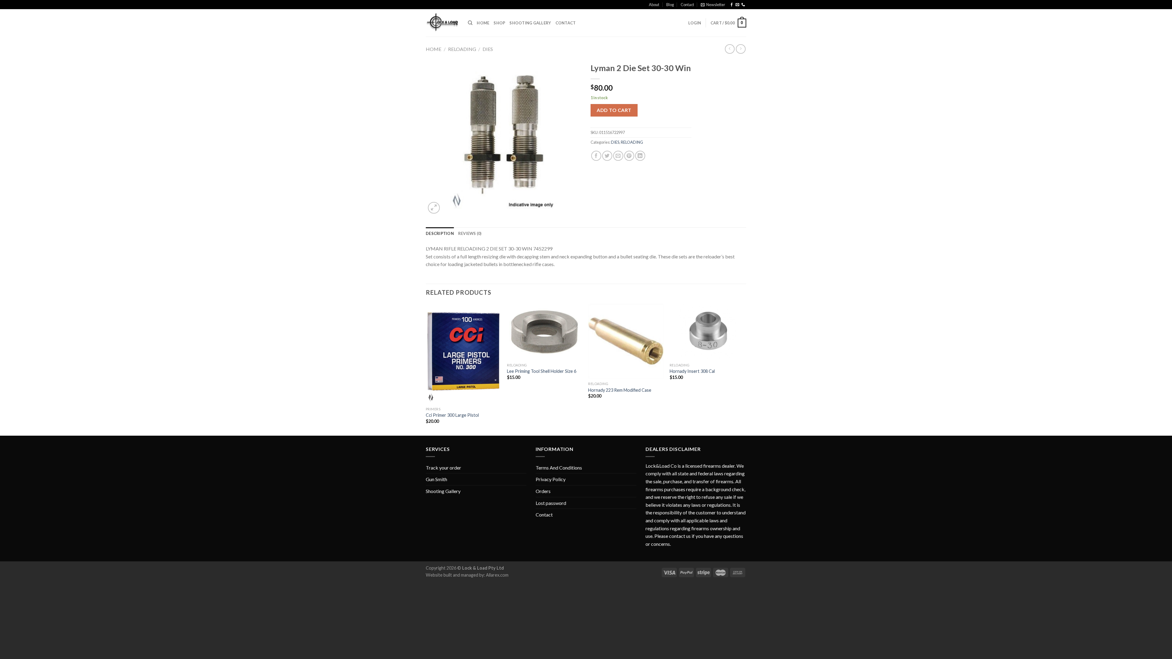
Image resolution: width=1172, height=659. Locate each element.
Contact (687, 4)
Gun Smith (436, 479)
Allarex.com (497, 575)
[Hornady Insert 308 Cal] (707, 332)
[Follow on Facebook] (731, 5)
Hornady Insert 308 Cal (692, 371)
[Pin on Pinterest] (629, 156)
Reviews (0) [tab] (470, 233)
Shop (499, 22)
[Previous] (426, 369)
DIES (488, 49)
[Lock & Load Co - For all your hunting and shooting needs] (442, 23)
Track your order (443, 467)
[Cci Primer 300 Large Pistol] (463, 354)
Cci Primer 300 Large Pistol (452, 415)
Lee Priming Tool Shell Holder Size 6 (541, 371)
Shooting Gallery (530, 22)
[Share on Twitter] (607, 156)
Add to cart (614, 110)
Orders (543, 491)
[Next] (744, 369)
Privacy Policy (551, 479)
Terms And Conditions (559, 467)
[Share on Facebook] (596, 156)
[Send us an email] (737, 5)
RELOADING (462, 49)
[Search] (470, 23)
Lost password (551, 503)
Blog (670, 4)
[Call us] (743, 5)
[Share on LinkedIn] (640, 156)
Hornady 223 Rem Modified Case (619, 390)
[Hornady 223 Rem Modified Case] (626, 341)
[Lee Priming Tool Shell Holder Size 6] (544, 332)
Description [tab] (440, 233)
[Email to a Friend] (618, 156)
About (654, 4)
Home (483, 22)
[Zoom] (434, 208)
